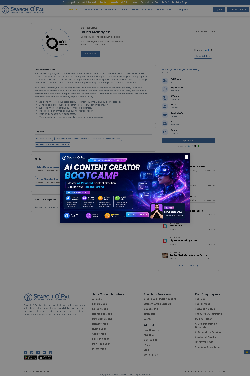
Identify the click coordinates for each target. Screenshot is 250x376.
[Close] (186, 157)
